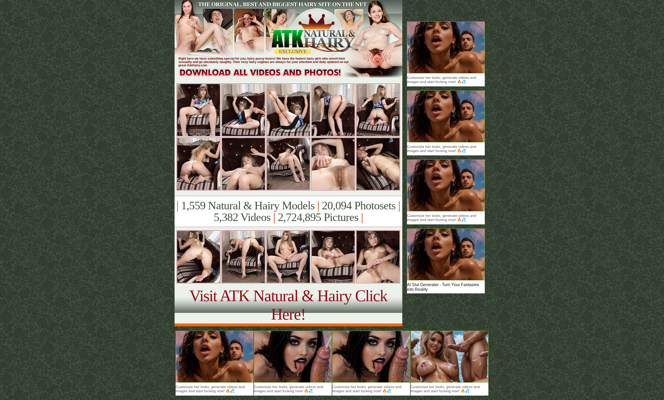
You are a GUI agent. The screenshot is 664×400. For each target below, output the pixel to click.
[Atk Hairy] (265, 76)
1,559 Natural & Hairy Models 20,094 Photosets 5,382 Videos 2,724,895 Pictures (288, 211)
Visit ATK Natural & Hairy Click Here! (288, 305)
